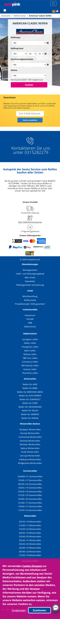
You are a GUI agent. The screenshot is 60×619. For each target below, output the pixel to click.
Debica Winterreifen (30, 448)
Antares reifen (30, 369)
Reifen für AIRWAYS (30, 414)
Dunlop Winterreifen (30, 433)
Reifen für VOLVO (30, 410)
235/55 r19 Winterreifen (30, 521)
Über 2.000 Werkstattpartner (30, 222)
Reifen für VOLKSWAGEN (30, 406)
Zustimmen (39, 610)
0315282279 (35, 152)
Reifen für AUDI (30, 384)
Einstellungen (19, 610)
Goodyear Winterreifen (30, 429)
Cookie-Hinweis (32, 566)
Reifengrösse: (17, 48)
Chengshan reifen (30, 346)
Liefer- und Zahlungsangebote (30, 273)
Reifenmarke (30, 300)
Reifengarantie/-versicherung (30, 285)
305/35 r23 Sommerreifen (30, 484)
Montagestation (30, 270)
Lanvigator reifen (30, 339)
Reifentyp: (16, 37)
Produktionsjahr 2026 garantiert (30, 304)
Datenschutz (30, 326)
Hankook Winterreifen (30, 440)
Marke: (14, 70)
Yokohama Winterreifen (30, 459)
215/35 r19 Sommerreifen (30, 495)
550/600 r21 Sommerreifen (30, 476)
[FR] (57, 11)
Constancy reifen (30, 361)
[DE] (54, 11)
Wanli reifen (30, 350)
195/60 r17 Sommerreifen (30, 506)
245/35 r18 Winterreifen (30, 533)
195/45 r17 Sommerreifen (30, 480)
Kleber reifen (30, 343)
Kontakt (30, 319)
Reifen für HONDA (30, 418)
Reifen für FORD (30, 403)
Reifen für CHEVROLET (30, 399)
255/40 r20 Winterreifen (30, 536)
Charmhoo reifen (30, 373)
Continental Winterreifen (30, 437)
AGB (30, 322)
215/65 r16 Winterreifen (30, 555)
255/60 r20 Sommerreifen (30, 499)
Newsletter (30, 281)
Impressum (30, 315)
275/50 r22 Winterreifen (30, 529)
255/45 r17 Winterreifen (30, 540)
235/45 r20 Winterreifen (30, 544)
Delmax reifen (30, 354)
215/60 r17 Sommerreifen (30, 502)
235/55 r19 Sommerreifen (30, 487)
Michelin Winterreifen (30, 444)
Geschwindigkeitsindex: (22, 59)
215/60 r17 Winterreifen (30, 525)
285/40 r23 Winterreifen (30, 551)
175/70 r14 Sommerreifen (30, 510)
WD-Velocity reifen (30, 365)
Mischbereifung (30, 296)
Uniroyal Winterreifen (30, 455)
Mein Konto (30, 277)
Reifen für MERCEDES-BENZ (30, 392)
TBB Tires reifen (30, 358)
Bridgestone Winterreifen (30, 463)
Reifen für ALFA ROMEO (30, 395)
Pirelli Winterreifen (30, 452)
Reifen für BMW (30, 388)
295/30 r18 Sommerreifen (30, 491)
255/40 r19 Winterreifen (30, 547)
